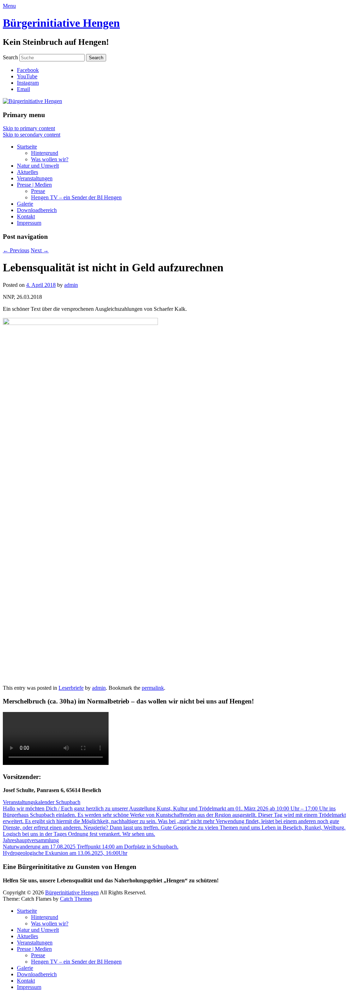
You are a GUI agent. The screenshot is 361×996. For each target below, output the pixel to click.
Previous (16, 250)
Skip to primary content (29, 128)
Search (10, 57)
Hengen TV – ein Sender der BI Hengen (76, 197)
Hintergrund (44, 153)
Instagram (28, 83)
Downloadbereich (37, 210)
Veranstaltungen (35, 178)
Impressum (29, 223)
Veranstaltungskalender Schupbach (41, 802)
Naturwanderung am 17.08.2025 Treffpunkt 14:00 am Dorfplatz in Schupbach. (90, 847)
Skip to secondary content (31, 135)
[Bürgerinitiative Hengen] (32, 101)
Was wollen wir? (49, 159)
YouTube (27, 76)
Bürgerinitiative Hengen (61, 23)
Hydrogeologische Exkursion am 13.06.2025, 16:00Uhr (65, 853)
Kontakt (26, 216)
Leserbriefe (71, 688)
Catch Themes (76, 899)
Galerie (25, 204)
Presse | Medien (34, 185)
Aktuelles (27, 172)
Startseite (27, 147)
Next (40, 250)
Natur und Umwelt (38, 166)
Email (23, 89)
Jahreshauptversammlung (31, 840)
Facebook (28, 70)
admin (71, 285)
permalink (153, 688)
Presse (38, 191)
